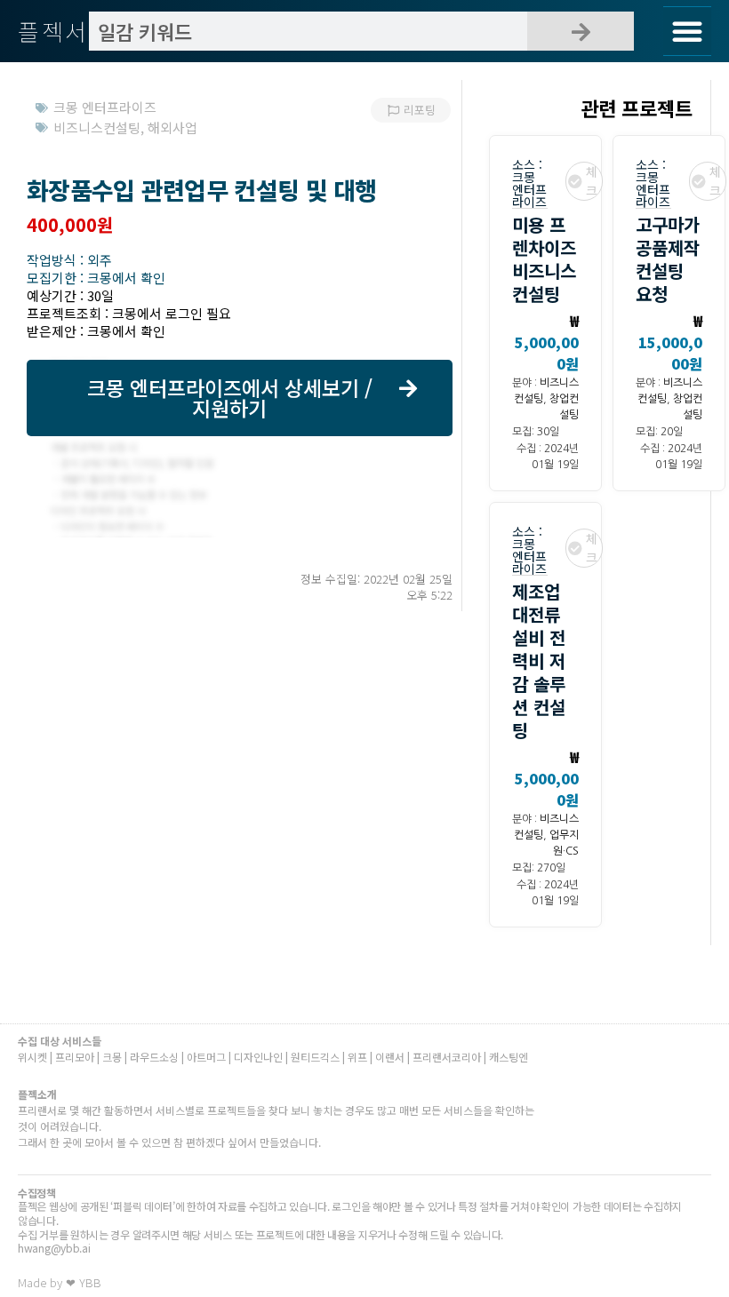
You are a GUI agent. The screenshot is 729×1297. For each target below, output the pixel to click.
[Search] (580, 31)
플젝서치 (65, 30)
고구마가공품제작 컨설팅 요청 (668, 258)
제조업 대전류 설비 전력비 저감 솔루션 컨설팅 (538, 660)
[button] (687, 31)
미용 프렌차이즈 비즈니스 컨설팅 (544, 258)
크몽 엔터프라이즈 (529, 189)
